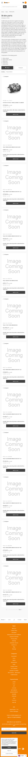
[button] (7, 67)
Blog (14, 647)
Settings (9, 747)
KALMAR (14, 694)
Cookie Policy (14, 630)
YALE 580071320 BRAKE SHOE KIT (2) (12, 191)
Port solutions (14, 668)
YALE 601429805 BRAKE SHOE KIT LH (12, 236)
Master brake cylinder (7, 59)
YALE (14, 698)
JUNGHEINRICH (14, 692)
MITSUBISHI (14, 690)
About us (14, 628)
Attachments (14, 662)
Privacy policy (14, 638)
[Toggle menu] (2, 3)
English (22, 755)
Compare (20, 67)
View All (14, 702)
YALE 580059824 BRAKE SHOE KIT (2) (12, 369)
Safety (14, 660)
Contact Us (14, 644)
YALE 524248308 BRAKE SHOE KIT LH (12, 458)
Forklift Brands (14, 674)
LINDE (14, 681)
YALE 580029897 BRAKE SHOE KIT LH (12, 592)
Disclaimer (14, 632)
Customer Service (14, 642)
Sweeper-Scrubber (14, 670)
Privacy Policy (5, 744)
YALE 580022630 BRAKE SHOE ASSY (12, 147)
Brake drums (5, 64)
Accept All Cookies (9, 753)
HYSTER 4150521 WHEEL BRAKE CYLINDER (13, 102)
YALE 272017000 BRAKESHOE (10, 325)
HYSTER (14, 688)
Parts (14, 658)
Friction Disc (5, 62)
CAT (14, 686)
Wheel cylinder (6, 58)
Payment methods (14, 636)
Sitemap (14, 640)
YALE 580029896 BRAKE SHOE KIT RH (12, 547)
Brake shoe (5, 61)
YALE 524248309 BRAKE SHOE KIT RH (12, 414)
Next (20, 609)
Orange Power (14, 666)
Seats (14, 664)
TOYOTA (14, 700)
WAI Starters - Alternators (14, 672)
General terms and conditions (14, 634)
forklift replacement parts (9, 36)
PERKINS (14, 696)
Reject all (9, 750)
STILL (14, 684)
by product (14, 656)
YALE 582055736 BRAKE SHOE (10, 280)
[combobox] (22, 755)
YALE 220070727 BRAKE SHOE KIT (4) (12, 503)
